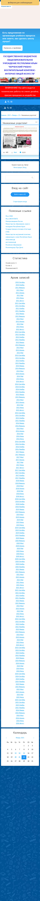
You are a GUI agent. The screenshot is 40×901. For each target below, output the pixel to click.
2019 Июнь (20, 522)
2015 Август (20, 410)
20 (15, 757)
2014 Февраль (20, 368)
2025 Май (20, 694)
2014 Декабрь (20, 392)
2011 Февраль (20, 287)
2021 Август (20, 587)
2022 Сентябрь (20, 619)
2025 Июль (20, 697)
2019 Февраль (20, 512)
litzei (15, 152)
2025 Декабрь (20, 708)
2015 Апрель (20, 402)
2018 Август (20, 496)
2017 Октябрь (20, 473)
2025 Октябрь (20, 702)
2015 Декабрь (20, 420)
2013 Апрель (20, 350)
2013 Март (20, 347)
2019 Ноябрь (20, 533)
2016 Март (20, 428)
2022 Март (20, 606)
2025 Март (20, 689)
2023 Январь (20, 629)
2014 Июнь (20, 379)
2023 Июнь (20, 642)
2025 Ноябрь (20, 705)
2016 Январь (20, 423)
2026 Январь (20, 710)
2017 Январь (20, 452)
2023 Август (20, 645)
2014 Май (20, 376)
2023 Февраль (20, 632)
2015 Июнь (20, 407)
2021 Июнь (20, 582)
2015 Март (20, 400)
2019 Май (20, 520)
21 (19, 757)
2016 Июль (20, 439)
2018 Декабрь (20, 507)
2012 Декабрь (20, 340)
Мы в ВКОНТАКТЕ (12, 219)
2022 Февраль (20, 603)
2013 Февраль (20, 345)
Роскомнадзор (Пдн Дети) (14, 247)
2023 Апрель (20, 637)
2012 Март (20, 319)
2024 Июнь (20, 668)
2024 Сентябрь (20, 674)
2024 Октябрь (20, 676)
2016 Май (20, 434)
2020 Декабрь (20, 567)
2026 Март (20, 715)
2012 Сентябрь (20, 332)
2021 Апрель (20, 577)
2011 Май (20, 295)
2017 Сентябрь (20, 470)
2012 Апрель (20, 321)
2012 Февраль (20, 316)
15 (24, 753)
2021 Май (20, 580)
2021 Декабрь (20, 598)
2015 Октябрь (20, 415)
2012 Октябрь (20, 334)
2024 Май (20, 666)
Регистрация (18, 167)
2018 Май (20, 491)
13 (15, 753)
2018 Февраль (20, 483)
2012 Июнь (20, 327)
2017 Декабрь (20, 478)
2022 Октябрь (20, 621)
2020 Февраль (20, 541)
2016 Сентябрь (20, 441)
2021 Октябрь (20, 593)
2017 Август (20, 468)
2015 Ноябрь (20, 418)
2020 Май (20, 548)
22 (19, 115)
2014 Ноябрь (20, 389)
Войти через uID (20, 194)
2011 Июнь (20, 298)
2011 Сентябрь (20, 303)
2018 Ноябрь (20, 504)
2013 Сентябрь (20, 355)
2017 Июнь (20, 465)
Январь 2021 (20, 738)
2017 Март (20, 457)
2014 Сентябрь (20, 384)
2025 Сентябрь (20, 700)
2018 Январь (20, 480)
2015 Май (20, 405)
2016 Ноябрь (20, 447)
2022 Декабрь (20, 627)
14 (19, 753)
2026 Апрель (20, 718)
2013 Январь (20, 342)
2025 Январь (20, 684)
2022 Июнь (20, 614)
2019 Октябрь (20, 530)
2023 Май (20, 640)
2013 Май (20, 353)
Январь (14, 115)
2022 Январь (20, 601)
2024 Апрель (20, 663)
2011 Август (20, 301)
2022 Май (20, 611)
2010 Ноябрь (20, 285)
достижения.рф (11, 242)
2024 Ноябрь (20, 679)
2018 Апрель (20, 488)
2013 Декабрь (20, 363)
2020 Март (20, 543)
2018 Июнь (20, 494)
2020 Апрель (20, 546)
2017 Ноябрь (20, 475)
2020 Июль (20, 554)
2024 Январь (20, 658)
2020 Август (20, 556)
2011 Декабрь (20, 311)
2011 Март (20, 290)
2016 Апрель (20, 431)
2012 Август (20, 329)
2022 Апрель (20, 608)
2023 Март (20, 635)
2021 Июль (20, 585)
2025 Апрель (20, 692)
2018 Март (20, 486)
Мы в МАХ (9, 216)
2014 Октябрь (20, 387)
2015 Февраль (20, 397)
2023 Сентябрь (20, 647)
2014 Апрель (20, 374)
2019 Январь (20, 509)
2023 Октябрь (20, 650)
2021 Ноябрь (20, 595)
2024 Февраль (20, 661)
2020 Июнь (20, 551)
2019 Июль (20, 525)
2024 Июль (20, 671)
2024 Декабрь (20, 681)
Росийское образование (13, 245)
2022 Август (20, 616)
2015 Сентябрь (20, 413)
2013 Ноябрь (20, 361)
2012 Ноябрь (20, 337)
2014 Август (20, 381)
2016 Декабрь (20, 449)
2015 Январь (20, 394)
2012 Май (20, 324)
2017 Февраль (20, 454)
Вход (24, 167)
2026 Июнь (20, 721)
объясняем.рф (10, 239)
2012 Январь (20, 313)
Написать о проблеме (12, 48)
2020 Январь (20, 538)
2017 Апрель (20, 460)
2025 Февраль (20, 687)
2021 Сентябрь (20, 590)
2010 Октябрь (20, 282)
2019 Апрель (20, 517)
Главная (3, 115)
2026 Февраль (20, 713)
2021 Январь (20, 569)
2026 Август (20, 723)
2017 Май (20, 462)
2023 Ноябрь (20, 653)
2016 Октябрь (20, 444)
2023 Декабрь (20, 655)
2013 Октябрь (20, 358)
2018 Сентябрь (20, 499)
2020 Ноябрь (20, 564)
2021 (9, 115)
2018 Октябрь (20, 501)
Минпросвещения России (14, 221)
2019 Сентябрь (20, 528)
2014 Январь (20, 366)
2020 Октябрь (20, 561)
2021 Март (20, 574)
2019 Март (20, 514)
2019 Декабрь (20, 535)
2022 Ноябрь (20, 624)
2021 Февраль (20, 572)
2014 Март (20, 371)
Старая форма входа (20, 201)
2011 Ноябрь (20, 308)
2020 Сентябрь (20, 559)
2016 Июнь (20, 436)
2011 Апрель (20, 293)
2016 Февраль (20, 426)
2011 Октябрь (20, 306)
